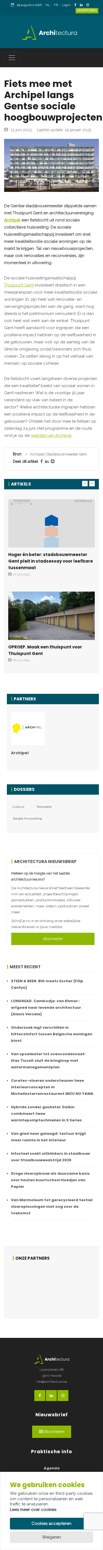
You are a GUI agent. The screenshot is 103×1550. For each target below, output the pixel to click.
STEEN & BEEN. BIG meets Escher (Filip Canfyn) (47, 984)
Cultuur (18, 807)
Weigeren (51, 1537)
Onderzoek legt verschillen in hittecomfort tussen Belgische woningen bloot (51, 1034)
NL (48, 5)
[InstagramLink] (89, 5)
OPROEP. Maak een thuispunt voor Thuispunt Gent (45, 650)
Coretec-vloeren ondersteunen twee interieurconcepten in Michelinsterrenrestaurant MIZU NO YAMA (52, 1087)
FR (56, 5)
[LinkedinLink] (82, 5)
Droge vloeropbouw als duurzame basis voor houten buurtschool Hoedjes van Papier (50, 1180)
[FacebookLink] (76, 5)
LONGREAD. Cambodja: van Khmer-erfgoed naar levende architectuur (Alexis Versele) (46, 1007)
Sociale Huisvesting (27, 818)
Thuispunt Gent (19, 285)
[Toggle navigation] (12, 57)
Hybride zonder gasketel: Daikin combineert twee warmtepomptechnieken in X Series (46, 1113)
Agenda (52, 1468)
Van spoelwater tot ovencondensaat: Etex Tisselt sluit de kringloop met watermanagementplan (48, 1060)
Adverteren (87, 10)
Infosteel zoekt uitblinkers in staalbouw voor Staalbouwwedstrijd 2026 (50, 1157)
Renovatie (44, 807)
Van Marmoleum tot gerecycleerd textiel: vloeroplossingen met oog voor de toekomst (52, 1206)
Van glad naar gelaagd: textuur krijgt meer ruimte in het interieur (48, 1137)
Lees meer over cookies (33, 1509)
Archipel (12, 220)
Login (66, 5)
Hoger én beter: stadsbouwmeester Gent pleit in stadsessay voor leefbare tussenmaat (50, 561)
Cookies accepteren (51, 1523)
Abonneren (53, 939)
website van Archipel (51, 435)
